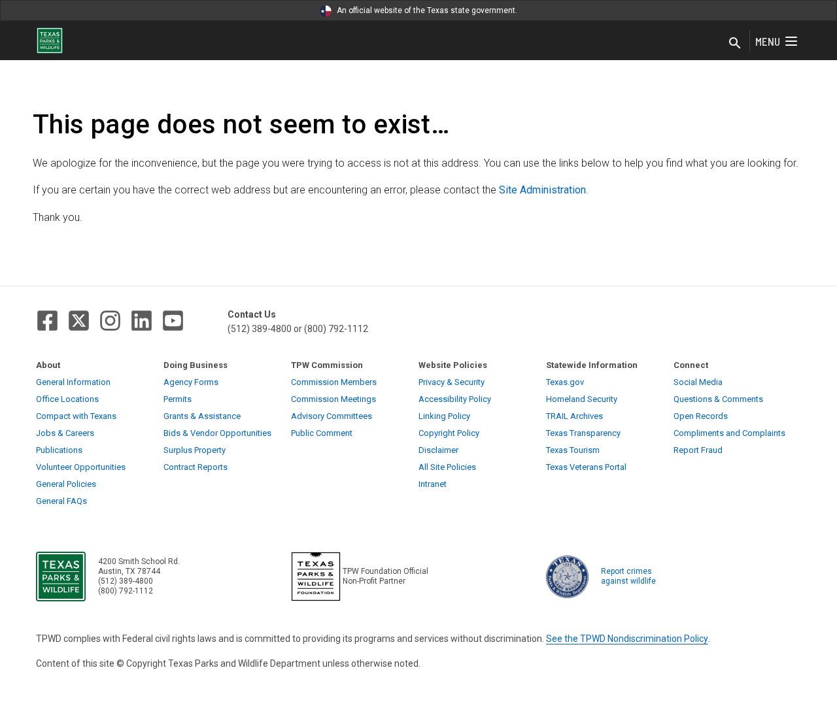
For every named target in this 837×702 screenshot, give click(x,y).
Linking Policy (444, 416)
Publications (59, 450)
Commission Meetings (333, 399)
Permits (177, 399)
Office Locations (67, 399)
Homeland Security (581, 399)
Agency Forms (190, 382)
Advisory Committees (331, 416)
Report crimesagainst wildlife (628, 576)
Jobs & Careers (65, 433)
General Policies (66, 484)
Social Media (698, 382)
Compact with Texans (76, 416)
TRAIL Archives (574, 416)
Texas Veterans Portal (586, 467)
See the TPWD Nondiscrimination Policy (627, 638)
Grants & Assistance (202, 416)
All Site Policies (447, 467)
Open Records (701, 416)
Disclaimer (438, 450)
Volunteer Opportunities (81, 467)
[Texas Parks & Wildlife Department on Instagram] (110, 320)
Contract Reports (195, 467)
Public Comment (321, 433)
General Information (73, 382)
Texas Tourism (573, 450)
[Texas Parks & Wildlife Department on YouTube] (173, 320)
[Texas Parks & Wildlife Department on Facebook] (47, 320)
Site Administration (542, 190)
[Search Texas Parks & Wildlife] (735, 43)
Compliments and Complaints (729, 433)
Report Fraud (698, 450)
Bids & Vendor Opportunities (217, 433)
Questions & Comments (718, 399)
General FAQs (61, 501)
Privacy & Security (451, 382)
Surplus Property (194, 450)
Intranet (432, 484)
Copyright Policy (448, 433)
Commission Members (334, 382)
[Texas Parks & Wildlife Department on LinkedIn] (141, 320)
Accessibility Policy (454, 399)
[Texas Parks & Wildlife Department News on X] (78, 320)
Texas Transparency (583, 433)
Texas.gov (565, 382)
